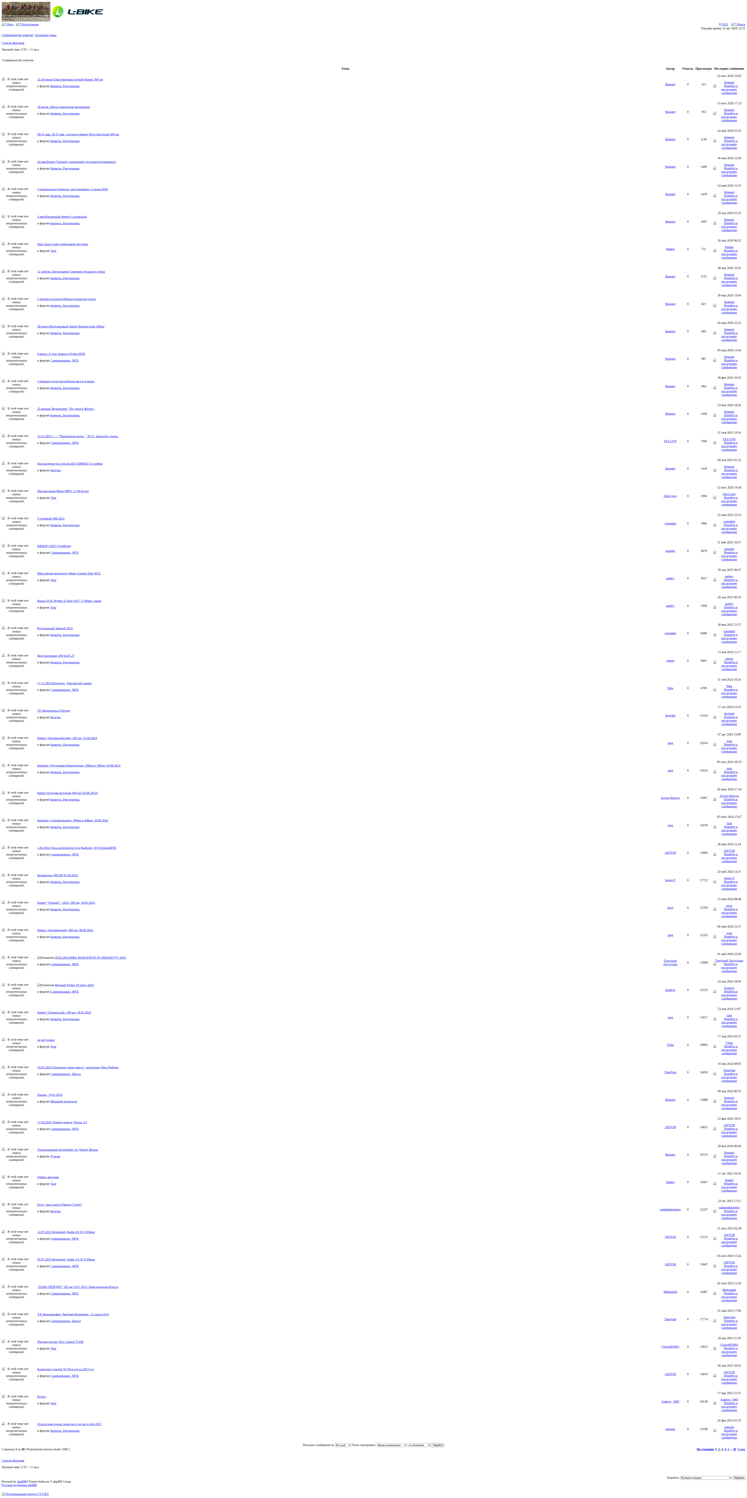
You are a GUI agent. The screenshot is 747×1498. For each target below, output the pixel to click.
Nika (670, 688)
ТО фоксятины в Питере (53, 710)
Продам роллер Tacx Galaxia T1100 (60, 1341)
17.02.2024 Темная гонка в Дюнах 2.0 (62, 1122)
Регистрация (29, 24)
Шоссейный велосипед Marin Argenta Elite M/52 (69, 573)
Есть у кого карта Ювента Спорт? (59, 1204)
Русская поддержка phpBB (19, 1485)
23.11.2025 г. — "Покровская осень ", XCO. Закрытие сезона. (77, 436)
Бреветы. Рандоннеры (65, 86)
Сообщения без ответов (17, 35)
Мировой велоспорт (63, 1101)
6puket (670, 249)
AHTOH (670, 852)
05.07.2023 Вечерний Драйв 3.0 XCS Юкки (66, 1259)
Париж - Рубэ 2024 (49, 1094)
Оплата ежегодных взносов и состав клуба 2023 (69, 1424)
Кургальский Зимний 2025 (55, 628)
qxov (670, 907)
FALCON (670, 441)
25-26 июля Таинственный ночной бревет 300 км (70, 79)
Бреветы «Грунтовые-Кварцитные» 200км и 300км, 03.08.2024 (78, 765)
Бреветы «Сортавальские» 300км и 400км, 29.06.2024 (72, 820)
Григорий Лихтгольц (670, 962)
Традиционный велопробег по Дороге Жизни (67, 1149)
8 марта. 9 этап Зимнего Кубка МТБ (61, 354)
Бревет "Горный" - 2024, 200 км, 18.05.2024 (66, 902)
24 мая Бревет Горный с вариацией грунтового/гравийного (76, 161)
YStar (670, 1044)
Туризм (55, 1156)
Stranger (670, 84)
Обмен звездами (48, 1177)
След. (741, 1449)
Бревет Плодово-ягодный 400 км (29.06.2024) (67, 793)
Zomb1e (670, 990)
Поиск (740, 24)
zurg (670, 743)
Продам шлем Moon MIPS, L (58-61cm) (63, 491)
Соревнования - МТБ (64, 360)
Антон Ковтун (670, 798)
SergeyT (670, 880)
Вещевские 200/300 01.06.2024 (57, 875)
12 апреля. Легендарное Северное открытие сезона (71, 271)
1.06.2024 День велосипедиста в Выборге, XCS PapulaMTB (76, 848)
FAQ (724, 24)
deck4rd (670, 715)
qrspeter (670, 551)
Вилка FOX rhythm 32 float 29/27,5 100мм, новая (69, 601)
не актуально (46, 1040)
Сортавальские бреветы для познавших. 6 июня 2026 (72, 189)
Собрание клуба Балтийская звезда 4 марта (65, 381)
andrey (670, 578)
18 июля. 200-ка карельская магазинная (63, 107)
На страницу (705, 1449)
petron (670, 660)
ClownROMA (670, 1346)
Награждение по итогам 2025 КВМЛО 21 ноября (70, 463)
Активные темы (45, 35)
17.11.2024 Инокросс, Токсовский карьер (64, 683)
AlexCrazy (670, 496)
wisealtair (670, 523)
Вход (10, 24)
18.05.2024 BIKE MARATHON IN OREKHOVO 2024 (90, 957)
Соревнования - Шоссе (65, 1074)
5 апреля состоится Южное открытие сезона (66, 299)
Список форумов (13, 43)
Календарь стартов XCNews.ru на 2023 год (65, 1369)
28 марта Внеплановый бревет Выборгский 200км (70, 326)
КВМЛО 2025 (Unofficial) (54, 546)
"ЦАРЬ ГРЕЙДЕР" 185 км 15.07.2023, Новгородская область (77, 1287)
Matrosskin (670, 1291)
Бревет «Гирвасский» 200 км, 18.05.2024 (64, 1012)
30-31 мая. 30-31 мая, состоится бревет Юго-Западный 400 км (78, 134)
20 (734, 1449)
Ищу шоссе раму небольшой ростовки (62, 244)
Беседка (55, 470)
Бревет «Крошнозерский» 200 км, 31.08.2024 (67, 738)
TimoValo (670, 1072)
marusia (670, 1429)
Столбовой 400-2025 (51, 518)
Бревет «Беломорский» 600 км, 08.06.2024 (65, 930)
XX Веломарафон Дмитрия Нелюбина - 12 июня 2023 (73, 1314)
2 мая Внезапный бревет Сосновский (62, 216)
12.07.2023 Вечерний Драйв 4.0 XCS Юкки (66, 1232)
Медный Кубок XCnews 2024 (74, 985)
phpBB (21, 1481)
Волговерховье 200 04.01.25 (55, 655)
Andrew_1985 (670, 1401)
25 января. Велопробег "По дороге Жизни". (66, 408)
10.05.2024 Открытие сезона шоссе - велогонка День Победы (77, 1067)
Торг (53, 250)
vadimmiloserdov (670, 1209)
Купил (41, 1396)
